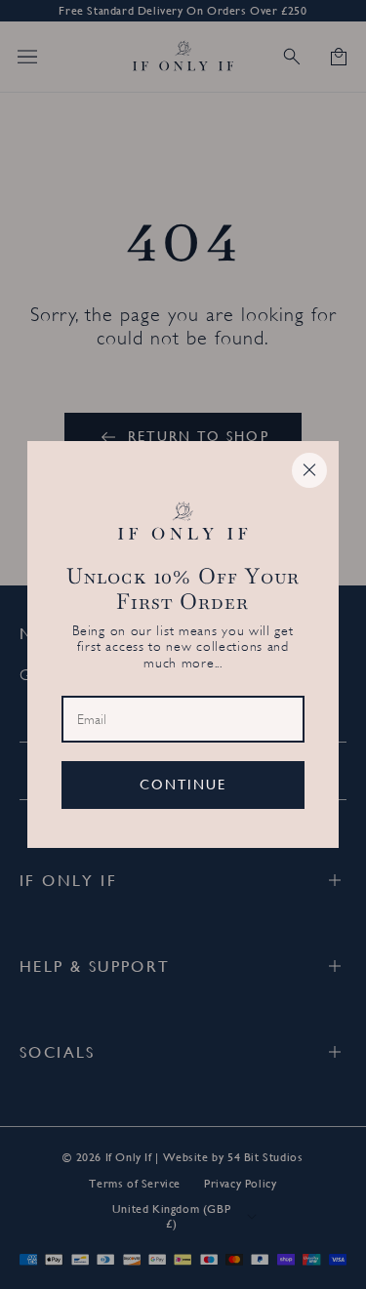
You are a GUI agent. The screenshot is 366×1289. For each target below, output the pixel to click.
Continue (183, 784)
